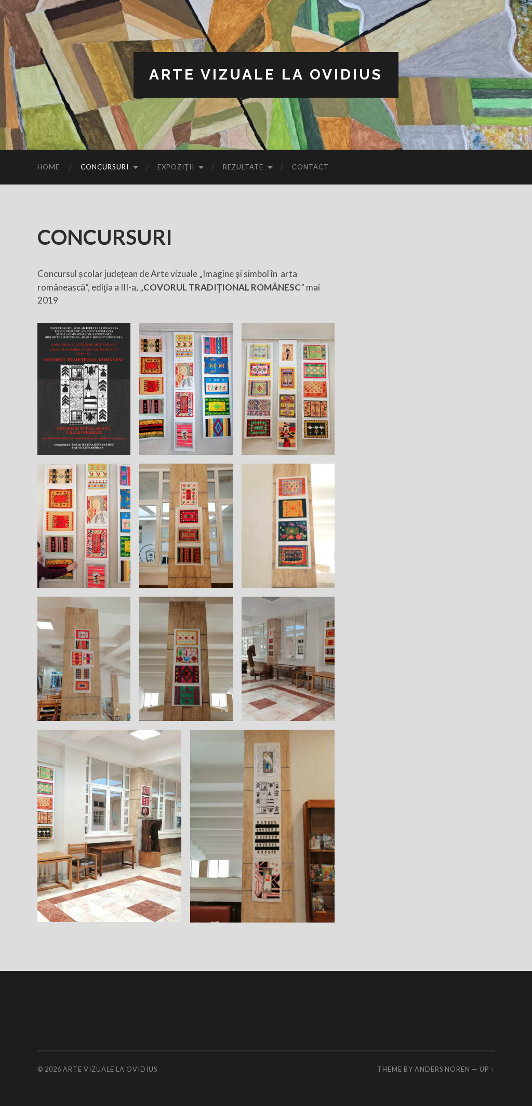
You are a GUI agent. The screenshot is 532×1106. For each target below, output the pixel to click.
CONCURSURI (105, 167)
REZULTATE (243, 167)
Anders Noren (442, 1069)
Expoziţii (175, 167)
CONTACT (310, 167)
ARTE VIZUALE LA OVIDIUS (266, 74)
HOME (48, 167)
